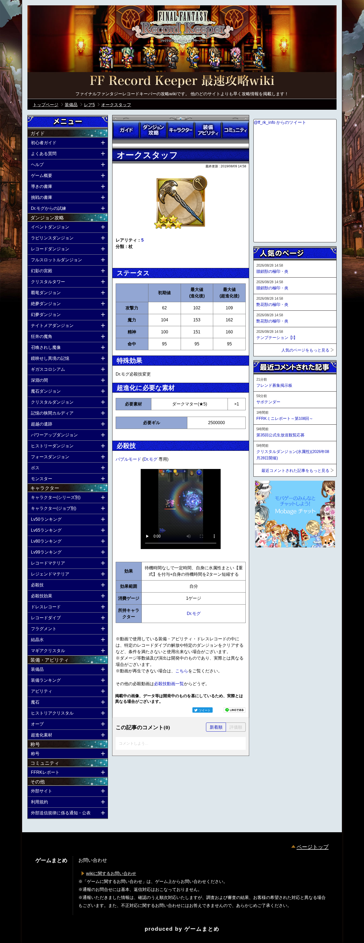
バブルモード (129, 459)
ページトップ (313, 847)
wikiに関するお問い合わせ (111, 873)
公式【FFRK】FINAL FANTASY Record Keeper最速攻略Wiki (182, 81)
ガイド (126, 130)
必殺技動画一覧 (169, 683)
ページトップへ (266, 561)
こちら (181, 671)
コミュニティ (235, 130)
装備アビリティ (207, 130)
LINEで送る (234, 710)
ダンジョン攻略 (153, 130)
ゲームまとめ (202, 929)
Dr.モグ (151, 459)
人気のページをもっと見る (305, 350)
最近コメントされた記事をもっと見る (295, 470)
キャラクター (180, 130)
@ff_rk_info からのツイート (280, 122)
